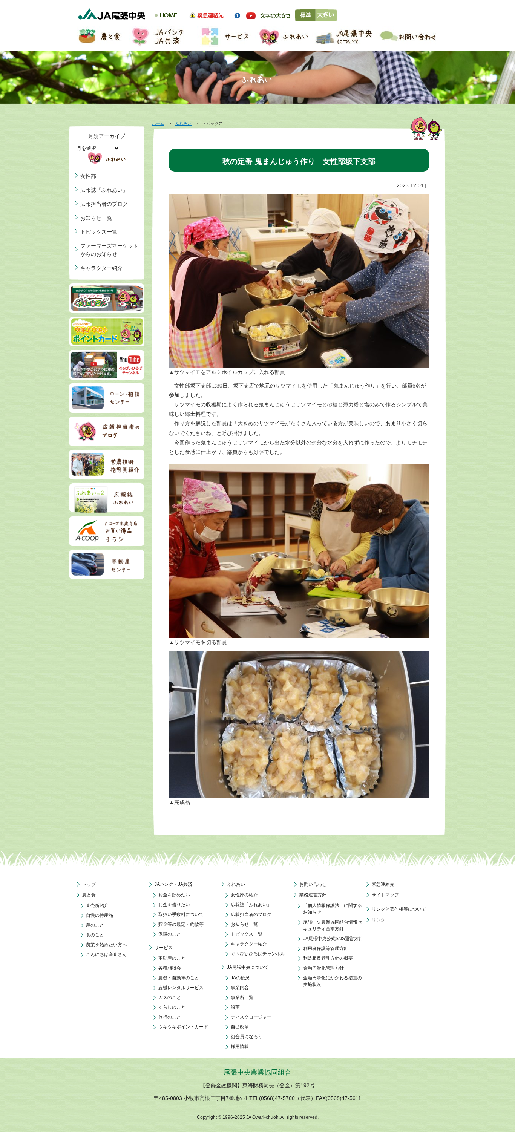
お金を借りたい (174, 904)
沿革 (235, 1007)
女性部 (88, 176)
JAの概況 (240, 977)
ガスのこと (169, 997)
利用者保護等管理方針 (325, 948)
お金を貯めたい (174, 895)
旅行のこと (169, 1017)
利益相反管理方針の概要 (328, 958)
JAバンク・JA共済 (173, 884)
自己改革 (240, 1026)
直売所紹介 (97, 905)
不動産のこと (171, 958)
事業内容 (240, 987)
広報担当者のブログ (104, 204)
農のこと (95, 925)
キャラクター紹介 (101, 268)
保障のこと (169, 934)
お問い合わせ (312, 884)
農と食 (89, 895)
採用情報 (240, 1046)
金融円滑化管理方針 (323, 968)
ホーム (158, 123)
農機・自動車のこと (178, 977)
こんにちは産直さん (106, 954)
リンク (378, 919)
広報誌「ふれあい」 (104, 190)
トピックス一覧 (98, 232)
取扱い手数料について (181, 914)
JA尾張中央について (247, 967)
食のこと (95, 934)
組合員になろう (246, 1036)
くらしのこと (171, 1007)
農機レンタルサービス (181, 987)
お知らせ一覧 (96, 218)
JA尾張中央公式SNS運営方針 (333, 938)
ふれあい (183, 123)
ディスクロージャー (251, 1017)
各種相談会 (169, 968)
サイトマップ (385, 895)
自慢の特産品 (99, 915)
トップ (89, 884)
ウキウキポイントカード (183, 1026)
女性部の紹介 (244, 895)
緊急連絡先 (383, 884)
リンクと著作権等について (399, 909)
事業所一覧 (242, 997)
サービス (164, 947)
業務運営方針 (312, 895)
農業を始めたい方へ (106, 944)
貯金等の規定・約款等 (181, 924)
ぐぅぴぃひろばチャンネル (258, 953)
